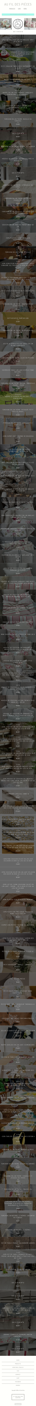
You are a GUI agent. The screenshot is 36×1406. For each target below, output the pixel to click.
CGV (18, 1371)
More (25, 8)
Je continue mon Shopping (18, 1397)
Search (18, 1385)
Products (12, 8)
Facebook (18, 1381)
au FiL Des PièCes (18, 4)
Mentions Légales (18, 1367)
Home (18, 1360)
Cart (19, 8)
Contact (17, 1374)
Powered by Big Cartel (18, 1404)
